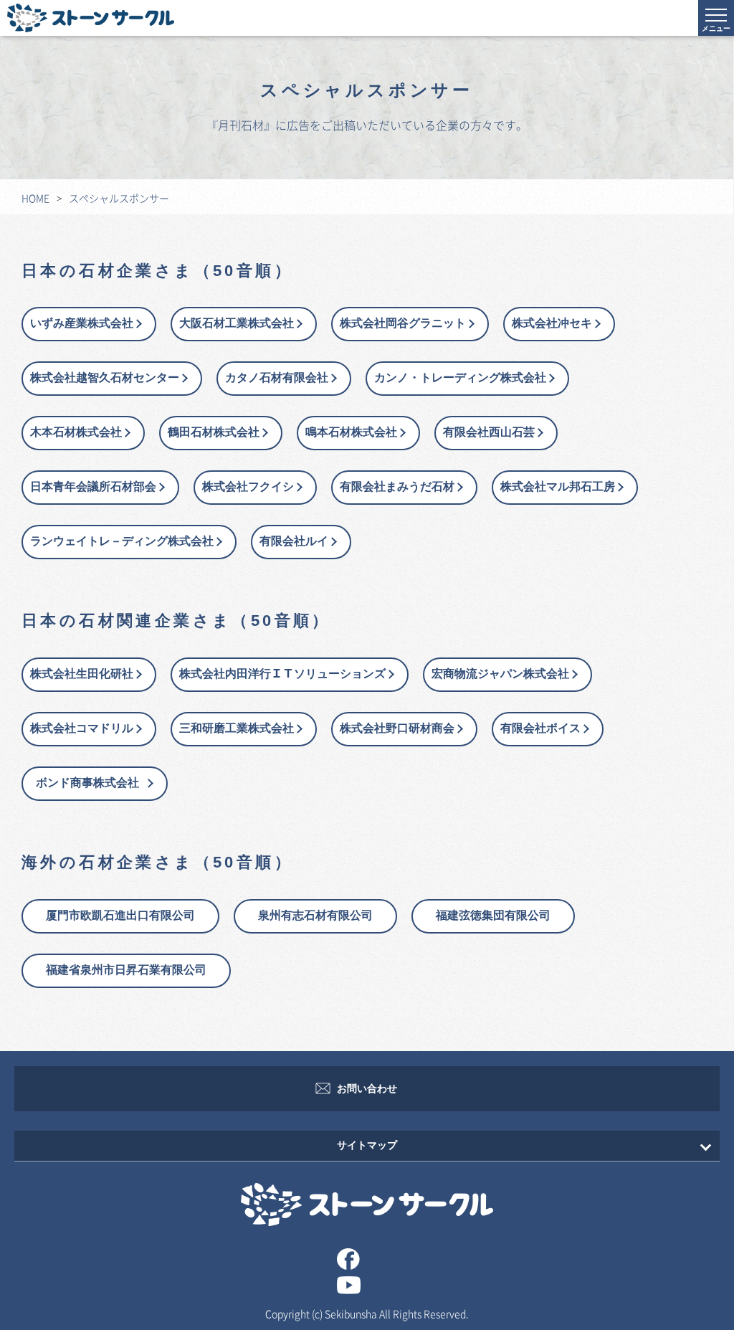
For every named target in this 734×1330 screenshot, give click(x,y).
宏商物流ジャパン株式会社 (500, 674)
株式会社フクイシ (248, 487)
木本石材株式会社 (76, 433)
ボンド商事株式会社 (93, 783)
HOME (35, 198)
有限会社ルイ (293, 542)
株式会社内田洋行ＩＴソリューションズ (282, 674)
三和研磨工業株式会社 (236, 729)
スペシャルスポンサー (119, 198)
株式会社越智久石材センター (104, 378)
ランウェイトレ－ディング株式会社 (122, 542)
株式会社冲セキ (552, 324)
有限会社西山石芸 (489, 433)
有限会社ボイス (540, 729)
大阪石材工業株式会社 (236, 324)
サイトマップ (367, 1145)
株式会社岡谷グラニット (403, 324)
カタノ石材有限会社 (276, 378)
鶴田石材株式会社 (213, 433)
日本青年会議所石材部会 (93, 487)
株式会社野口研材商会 (397, 729)
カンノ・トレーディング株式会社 (460, 378)
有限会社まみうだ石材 (397, 487)
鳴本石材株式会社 (351, 433)
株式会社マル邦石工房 (557, 487)
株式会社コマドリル (81, 729)
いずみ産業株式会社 (81, 324)
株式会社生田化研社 (81, 674)
